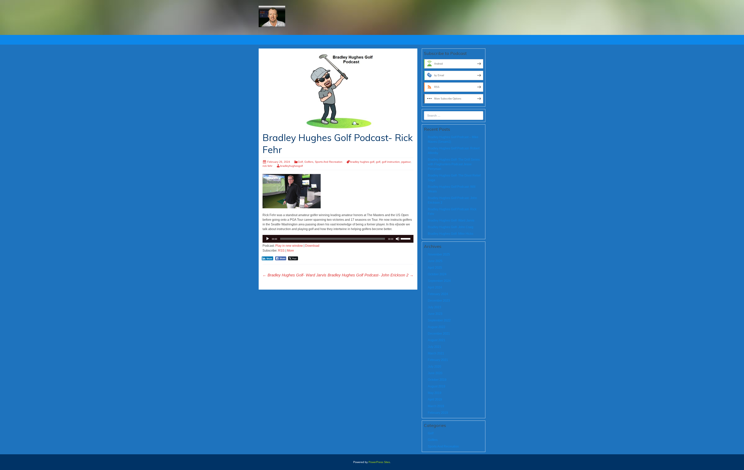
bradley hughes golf (362, 161)
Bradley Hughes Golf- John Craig (450, 227)
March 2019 (436, 406)
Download (312, 245)
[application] (338, 239)
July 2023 (434, 307)
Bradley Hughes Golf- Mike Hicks (450, 233)
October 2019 (437, 379)
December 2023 (439, 300)
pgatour (406, 161)
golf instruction (391, 161)
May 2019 (434, 393)
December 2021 (439, 333)
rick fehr (267, 165)
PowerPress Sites (379, 462)
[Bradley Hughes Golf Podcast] (272, 16)
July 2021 (434, 346)
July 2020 (434, 366)
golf (378, 161)
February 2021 (438, 360)
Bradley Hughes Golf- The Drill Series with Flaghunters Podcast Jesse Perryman (454, 164)
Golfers (308, 161)
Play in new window (289, 245)
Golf (300, 161)
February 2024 (438, 294)
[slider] (406, 238)
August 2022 (436, 327)
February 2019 (438, 412)
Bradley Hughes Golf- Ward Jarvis (294, 275)
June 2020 (435, 373)
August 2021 (436, 340)
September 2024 (439, 280)
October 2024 (437, 274)
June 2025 (435, 261)
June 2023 (435, 313)
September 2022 (439, 320)
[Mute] (398, 239)
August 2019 (436, 386)
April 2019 (435, 399)
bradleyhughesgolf (291, 165)
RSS (281, 250)
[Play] (268, 239)
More (290, 250)
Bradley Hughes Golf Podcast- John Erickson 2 (370, 275)
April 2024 (435, 287)
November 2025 (439, 254)
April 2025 (435, 267)
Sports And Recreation (328, 161)
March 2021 (436, 353)
